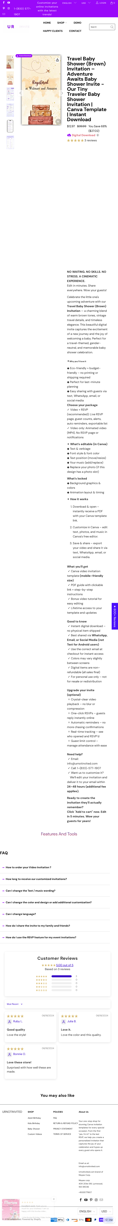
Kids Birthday (34, 1123)
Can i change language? (21, 914)
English (67, 3)
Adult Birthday (34, 1118)
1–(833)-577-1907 (89, 768)
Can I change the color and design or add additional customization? (49, 902)
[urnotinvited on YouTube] (8, 3)
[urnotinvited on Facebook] (3, 3)
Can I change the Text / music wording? (30, 890)
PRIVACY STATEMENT (63, 1128)
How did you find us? (79, 241)
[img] (15, 1016)
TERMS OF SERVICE (62, 1134)
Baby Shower (34, 1128)
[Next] (61, 93)
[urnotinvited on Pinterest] (3, 8)
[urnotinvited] (16, 27)
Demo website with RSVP (86, 234)
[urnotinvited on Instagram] (8, 8)
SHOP (61, 22)
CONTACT (75, 31)
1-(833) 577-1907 (22, 9)
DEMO (77, 22)
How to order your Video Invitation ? (28, 867)
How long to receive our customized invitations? (36, 879)
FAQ (55, 1118)
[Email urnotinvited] (3, 14)
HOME (47, 22)
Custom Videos (35, 1134)
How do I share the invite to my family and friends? (38, 925)
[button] (75, 140)
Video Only (77, 157)
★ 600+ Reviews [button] (115, 616)
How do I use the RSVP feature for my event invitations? (41, 937)
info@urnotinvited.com (82, 763)
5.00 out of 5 (64, 965)
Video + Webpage (97, 158)
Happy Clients (53, 31)
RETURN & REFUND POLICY (65, 1123)
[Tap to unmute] (58, 121)
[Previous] (21, 93)
